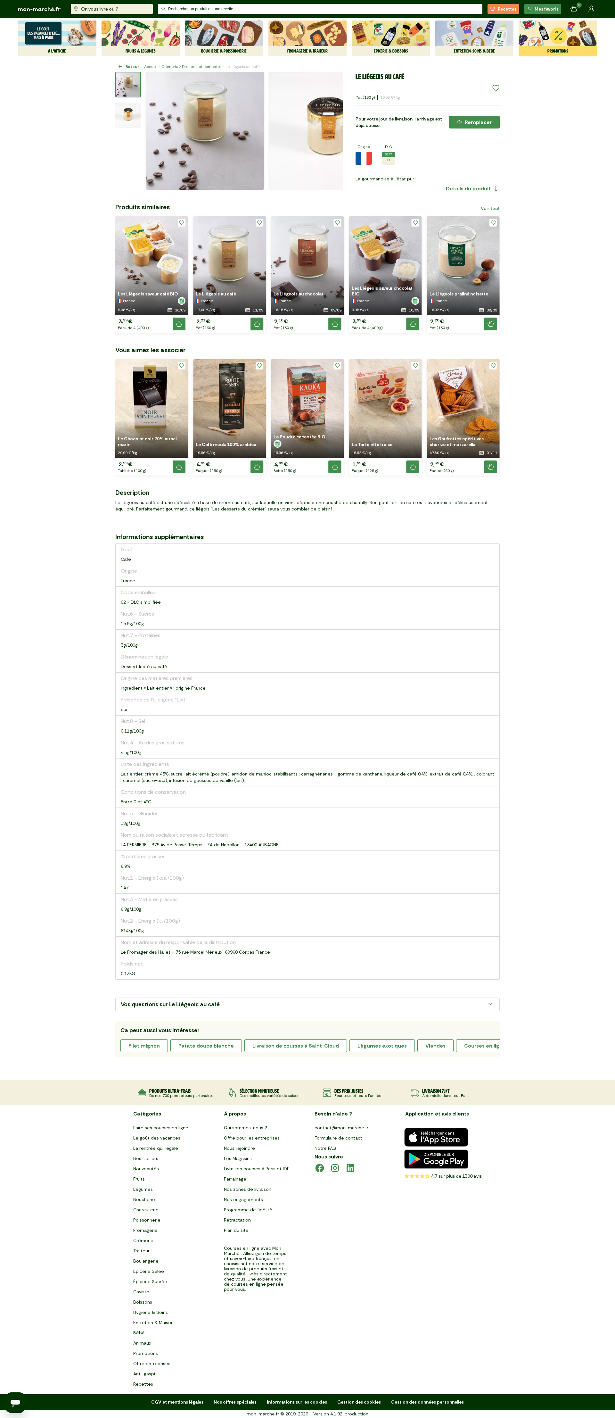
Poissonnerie (146, 1220)
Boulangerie (146, 1261)
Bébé (139, 1333)
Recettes (507, 9)
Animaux (142, 1343)
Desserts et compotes (202, 66)
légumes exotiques (382, 1045)
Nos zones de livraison (247, 1189)
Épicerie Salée (148, 1271)
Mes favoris (547, 9)
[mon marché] (39, 9)
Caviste (141, 1292)
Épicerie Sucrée (150, 1281)
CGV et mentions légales (177, 1402)
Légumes (143, 1189)
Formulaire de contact (338, 1138)
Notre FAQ (325, 1148)
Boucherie (144, 1199)
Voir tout (490, 208)
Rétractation (237, 1220)
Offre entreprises (151, 1363)
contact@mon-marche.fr (341, 1128)
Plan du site (236, 1230)
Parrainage (235, 1179)
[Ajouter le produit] (179, 324)
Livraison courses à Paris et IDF (256, 1169)
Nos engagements (243, 1199)
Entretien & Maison (153, 1322)
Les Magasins (238, 1158)
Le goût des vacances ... (158, 1138)
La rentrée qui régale (155, 1148)
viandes (435, 1045)
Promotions (145, 1353)
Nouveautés (146, 1169)
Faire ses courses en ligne (160, 1128)
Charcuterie (146, 1210)
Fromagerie (145, 1230)
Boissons (142, 1302)
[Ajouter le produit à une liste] (496, 88)
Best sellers (145, 1158)
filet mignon (144, 1045)
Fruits (139, 1179)
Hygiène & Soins (150, 1312)
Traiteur (141, 1251)
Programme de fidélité (248, 1210)
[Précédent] (155, 130)
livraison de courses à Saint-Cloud (295, 1045)
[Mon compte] (591, 9)
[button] (151, 274)
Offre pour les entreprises (252, 1138)
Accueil (151, 66)
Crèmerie (169, 66)
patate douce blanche (206, 1045)
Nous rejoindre (239, 1148)
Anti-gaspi (144, 1374)
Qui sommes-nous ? (245, 1128)
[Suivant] (333, 130)
